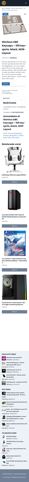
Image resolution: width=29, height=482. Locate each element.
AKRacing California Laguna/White (14, 175)
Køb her (5, 84)
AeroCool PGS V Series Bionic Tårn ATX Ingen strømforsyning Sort (13, 304)
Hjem (3, 8)
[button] (25, 14)
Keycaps (8, 8)
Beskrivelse (6, 98)
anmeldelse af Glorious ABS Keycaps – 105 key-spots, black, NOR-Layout (13, 135)
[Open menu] (25, 3)
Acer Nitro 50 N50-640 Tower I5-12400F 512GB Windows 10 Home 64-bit (14, 217)
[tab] (14, 98)
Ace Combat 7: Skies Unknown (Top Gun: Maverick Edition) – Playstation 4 (14, 261)
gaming (6, 93)
